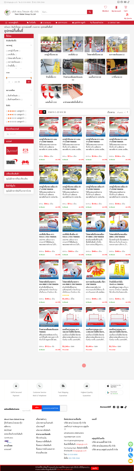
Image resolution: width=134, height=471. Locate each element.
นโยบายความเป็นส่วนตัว (65, 469)
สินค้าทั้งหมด (16, 27)
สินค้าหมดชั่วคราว (15, 99)
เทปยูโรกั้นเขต (14, 50)
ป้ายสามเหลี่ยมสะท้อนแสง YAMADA (48, 330)
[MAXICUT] (25, 151)
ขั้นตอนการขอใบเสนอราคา (45, 449)
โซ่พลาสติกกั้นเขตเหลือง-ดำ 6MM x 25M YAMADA (95, 235)
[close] (131, 467)
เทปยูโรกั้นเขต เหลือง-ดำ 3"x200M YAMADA (95, 188)
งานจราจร (36, 27)
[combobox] (67, 12)
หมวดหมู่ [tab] (9, 45)
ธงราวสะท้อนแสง (15, 62)
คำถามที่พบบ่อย (41, 453)
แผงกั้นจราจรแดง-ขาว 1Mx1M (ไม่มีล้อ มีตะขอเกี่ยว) (71, 330)
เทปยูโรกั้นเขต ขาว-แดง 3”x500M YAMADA (118, 140)
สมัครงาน (7, 426)
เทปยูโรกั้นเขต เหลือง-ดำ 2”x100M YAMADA (48, 188)
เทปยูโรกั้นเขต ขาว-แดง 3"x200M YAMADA (95, 140)
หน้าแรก (7, 27)
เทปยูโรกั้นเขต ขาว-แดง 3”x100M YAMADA (71, 140)
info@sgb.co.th (11, 2)
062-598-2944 (38, 2)
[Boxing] (25, 162)
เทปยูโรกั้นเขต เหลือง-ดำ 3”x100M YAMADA (71, 188)
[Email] (130, 461)
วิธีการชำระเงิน (41, 438)
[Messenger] (130, 450)
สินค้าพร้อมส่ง (14, 95)
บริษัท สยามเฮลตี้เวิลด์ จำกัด (101, 442)
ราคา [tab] (8, 73)
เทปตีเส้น (12, 54)
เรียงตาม (111, 112)
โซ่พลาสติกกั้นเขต (15, 58)
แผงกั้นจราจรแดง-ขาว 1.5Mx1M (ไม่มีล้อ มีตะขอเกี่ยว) (95, 330)
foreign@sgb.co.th (79, 450)
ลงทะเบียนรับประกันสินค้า (13, 434)
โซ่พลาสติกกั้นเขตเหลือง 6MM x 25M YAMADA (118, 235)
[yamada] (12, 162)
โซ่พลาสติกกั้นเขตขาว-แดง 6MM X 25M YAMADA (48, 283)
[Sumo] (12, 151)
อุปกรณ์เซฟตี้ (26, 27)
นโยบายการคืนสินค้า (43, 430)
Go (29, 81)
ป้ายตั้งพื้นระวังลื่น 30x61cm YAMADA (116, 283)
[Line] (130, 444)
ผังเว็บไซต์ (7, 430)
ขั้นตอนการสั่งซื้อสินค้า (44, 441)
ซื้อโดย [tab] (8, 36)
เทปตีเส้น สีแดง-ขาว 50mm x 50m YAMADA (47, 235)
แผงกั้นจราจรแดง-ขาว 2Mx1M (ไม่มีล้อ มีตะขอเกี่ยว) (118, 330)
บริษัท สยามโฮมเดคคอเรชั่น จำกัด (103, 446)
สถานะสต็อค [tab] (10, 90)
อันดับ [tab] (8, 105)
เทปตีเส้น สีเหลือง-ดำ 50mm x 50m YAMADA (71, 235)
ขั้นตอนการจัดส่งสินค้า (44, 445)
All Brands (31, 129)
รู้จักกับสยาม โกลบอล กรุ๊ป (13, 423)
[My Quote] (125, 14)
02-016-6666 (26, 2)
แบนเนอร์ (7, 449)
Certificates (8, 437)
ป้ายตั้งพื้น (12, 66)
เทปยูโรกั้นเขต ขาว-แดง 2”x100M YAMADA (48, 140)
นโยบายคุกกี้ (40, 426)
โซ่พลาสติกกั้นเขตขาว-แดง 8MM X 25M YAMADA (72, 283)
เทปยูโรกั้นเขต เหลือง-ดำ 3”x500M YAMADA (118, 188)
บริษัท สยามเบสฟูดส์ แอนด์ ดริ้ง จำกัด (105, 449)
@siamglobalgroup (76, 440)
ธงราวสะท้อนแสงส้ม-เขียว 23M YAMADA (95, 283)
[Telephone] (130, 456)
